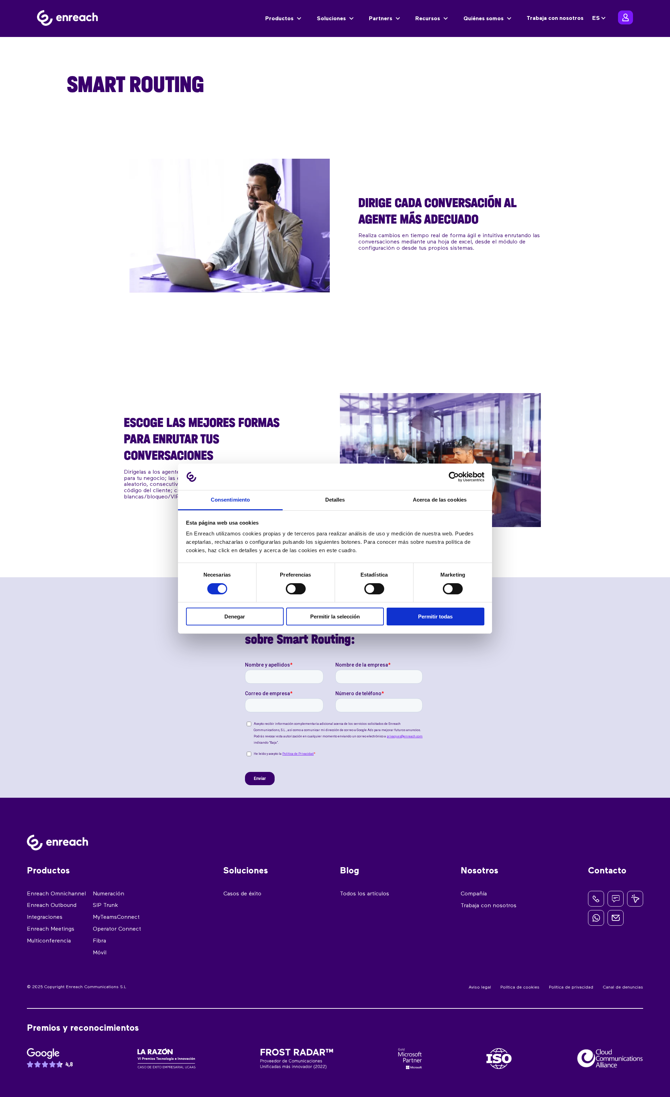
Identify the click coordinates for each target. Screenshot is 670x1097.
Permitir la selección (335, 616)
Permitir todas (435, 616)
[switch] (296, 588)
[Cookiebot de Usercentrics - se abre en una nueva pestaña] (453, 477)
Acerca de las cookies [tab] (440, 500)
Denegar (234, 616)
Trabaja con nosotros (555, 18)
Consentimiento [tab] (230, 500)
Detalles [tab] (335, 500)
